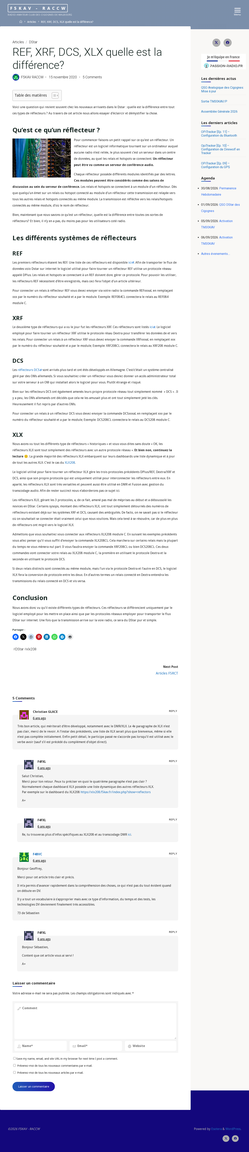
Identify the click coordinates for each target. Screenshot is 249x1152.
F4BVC (37, 854)
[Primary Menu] (237, 10)
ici (130, 262)
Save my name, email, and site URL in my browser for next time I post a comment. (67, 1058)
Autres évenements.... (215, 254)
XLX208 (70, 462)
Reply (173, 711)
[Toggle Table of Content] (53, 95)
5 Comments (92, 77)
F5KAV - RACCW (38, 8)
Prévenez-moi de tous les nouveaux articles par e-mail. (50, 1072)
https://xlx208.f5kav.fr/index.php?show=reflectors (116, 792)
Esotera (216, 1129)
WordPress (233, 1129)
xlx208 (31, 649)
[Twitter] (216, 43)
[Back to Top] (234, 1146)
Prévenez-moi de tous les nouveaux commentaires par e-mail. (54, 1065)
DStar (33, 42)
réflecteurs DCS (28, 370)
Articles (31, 21)
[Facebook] (228, 43)
